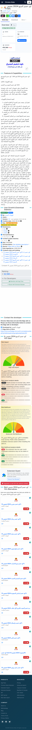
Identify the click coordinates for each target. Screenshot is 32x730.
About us (3, 705)
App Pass (3, 682)
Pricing (19, 682)
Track (14, 25)
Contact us (4, 713)
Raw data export (5, 697)
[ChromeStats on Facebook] (6, 721)
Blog (2, 710)
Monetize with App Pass (16, 281)
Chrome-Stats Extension (7, 685)
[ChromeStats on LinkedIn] (2, 721)
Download (14, 20)
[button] (2, 2)
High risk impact (12, 223)
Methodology (4, 708)
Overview (5, 20)
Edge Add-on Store (8, 28)
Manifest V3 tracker (22, 690)
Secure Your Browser (13, 479)
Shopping (14, 10)
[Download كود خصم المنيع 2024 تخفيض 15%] (23, 36)
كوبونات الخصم (6, 10)
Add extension (20, 695)
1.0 (9, 219)
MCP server (4, 695)
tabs (4, 229)
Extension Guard (5, 687)
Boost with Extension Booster (17, 284)
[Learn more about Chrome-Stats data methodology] (21, 246)
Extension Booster (6, 690)
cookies (5, 232)
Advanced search (21, 685)
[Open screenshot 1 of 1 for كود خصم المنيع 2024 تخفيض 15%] (15, 62)
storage (5, 231)
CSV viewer (20, 692)
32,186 (8, 274)
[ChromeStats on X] (9, 721)
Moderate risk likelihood (8, 225)
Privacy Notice (5, 718)
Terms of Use (4, 715)
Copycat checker (21, 687)
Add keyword (20, 697)
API (2, 692)
